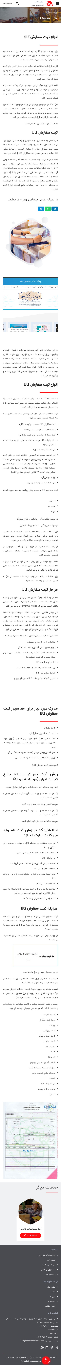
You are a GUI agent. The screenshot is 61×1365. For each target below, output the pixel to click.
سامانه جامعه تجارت (26, 358)
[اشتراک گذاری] (54, 209)
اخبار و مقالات (50, 1306)
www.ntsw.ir (41, 185)
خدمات (23, 576)
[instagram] (56, 1348)
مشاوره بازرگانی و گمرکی (46, 1255)
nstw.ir (38, 787)
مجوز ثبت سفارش (47, 1020)
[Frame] (42, 1348)
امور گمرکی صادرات (48, 1264)
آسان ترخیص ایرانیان (41, 104)
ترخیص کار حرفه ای (49, 89)
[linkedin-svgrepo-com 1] (47, 1348)
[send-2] (51, 1348)
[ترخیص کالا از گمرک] (30, 1200)
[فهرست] (57, 3)
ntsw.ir (52, 1078)
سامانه (47, 350)
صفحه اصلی (51, 1287)
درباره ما (52, 1296)
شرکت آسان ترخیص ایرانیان (42, 1062)
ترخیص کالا (51, 1260)
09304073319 (42, 1337)
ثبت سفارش (50, 1274)
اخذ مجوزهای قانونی (47, 1269)
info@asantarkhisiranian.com (33, 1340)
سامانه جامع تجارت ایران (39, 621)
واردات (52, 1025)
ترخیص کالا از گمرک (30, 1229)
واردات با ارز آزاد (48, 1083)
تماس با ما (51, 1301)
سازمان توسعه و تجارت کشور (41, 1068)
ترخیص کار (50, 1046)
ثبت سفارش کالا (50, 916)
